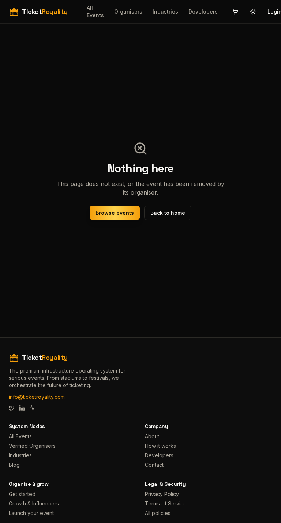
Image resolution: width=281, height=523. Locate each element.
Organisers (128, 11)
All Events (95, 11)
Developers (203, 11)
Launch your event (31, 513)
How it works (160, 446)
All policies (158, 513)
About (152, 436)
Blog (14, 465)
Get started (22, 494)
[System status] (32, 408)
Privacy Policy (162, 494)
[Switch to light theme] (253, 11)
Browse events (114, 213)
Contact (154, 465)
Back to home (167, 213)
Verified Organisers (32, 446)
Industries (165, 11)
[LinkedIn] (22, 408)
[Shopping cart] (235, 11)
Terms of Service (166, 503)
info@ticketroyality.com (37, 397)
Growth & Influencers (34, 503)
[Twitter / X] (12, 408)
